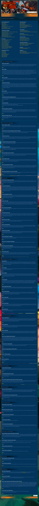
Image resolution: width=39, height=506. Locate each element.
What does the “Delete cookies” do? (6, 28)
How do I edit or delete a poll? (5, 43)
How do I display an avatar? (5, 35)
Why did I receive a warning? (5, 45)
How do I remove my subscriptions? (24, 45)
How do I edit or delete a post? (5, 40)
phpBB (12, 149)
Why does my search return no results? (24, 38)
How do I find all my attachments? (24, 48)
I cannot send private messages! (23, 30)
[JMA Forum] (9, 5)
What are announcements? (5, 54)
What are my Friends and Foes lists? (24, 34)
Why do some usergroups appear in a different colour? (26, 26)
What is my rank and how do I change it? (6, 36)
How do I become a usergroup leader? (24, 25)
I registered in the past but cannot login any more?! (7, 26)
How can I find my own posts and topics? (24, 40)
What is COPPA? (4, 23)
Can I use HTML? (4, 51)
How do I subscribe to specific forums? (24, 44)
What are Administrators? (23, 22)
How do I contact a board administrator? (24, 53)
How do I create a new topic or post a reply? (7, 39)
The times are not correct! (5, 32)
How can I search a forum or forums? (24, 37)
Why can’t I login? (4, 25)
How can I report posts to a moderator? (6, 46)
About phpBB (24, 472)
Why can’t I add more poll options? (6, 42)
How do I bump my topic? (5, 48)
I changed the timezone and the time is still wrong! (7, 33)
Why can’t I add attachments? (5, 44)
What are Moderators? (22, 23)
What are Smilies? (4, 52)
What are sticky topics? (4, 55)
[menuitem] (7, 14)
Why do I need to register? (5, 22)
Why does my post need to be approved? (6, 47)
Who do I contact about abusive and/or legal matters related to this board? (28, 52)
